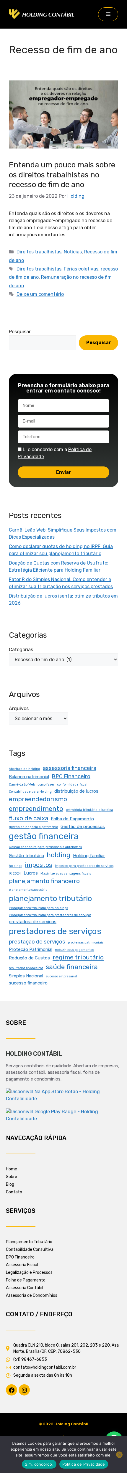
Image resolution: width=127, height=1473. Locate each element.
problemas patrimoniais (85, 942)
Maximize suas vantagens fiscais (65, 873)
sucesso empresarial (61, 976)
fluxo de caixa (28, 818)
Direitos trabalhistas (39, 252)
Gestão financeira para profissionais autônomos (45, 847)
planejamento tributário (50, 898)
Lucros (31, 873)
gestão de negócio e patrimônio (33, 827)
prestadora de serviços (32, 921)
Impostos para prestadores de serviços (84, 866)
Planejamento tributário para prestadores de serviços (50, 915)
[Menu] (108, 14)
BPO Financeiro (71, 776)
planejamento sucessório (28, 890)
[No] (119, 1454)
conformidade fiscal (72, 784)
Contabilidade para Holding (30, 792)
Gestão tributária (26, 855)
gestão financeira (44, 836)
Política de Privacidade (83, 1464)
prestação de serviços (37, 941)
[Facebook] (11, 1390)
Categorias (21, 649)
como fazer (46, 784)
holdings (15, 866)
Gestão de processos (83, 826)
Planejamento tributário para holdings (38, 908)
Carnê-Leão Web (22, 784)
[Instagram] (24, 1390)
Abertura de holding (24, 769)
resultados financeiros (26, 968)
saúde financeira (72, 967)
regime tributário (78, 957)
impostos (38, 864)
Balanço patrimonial (29, 776)
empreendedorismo (38, 799)
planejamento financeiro (44, 881)
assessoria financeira (69, 768)
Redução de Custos (29, 958)
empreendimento (36, 809)
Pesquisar (20, 331)
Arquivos (19, 708)
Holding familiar (89, 855)
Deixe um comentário (40, 294)
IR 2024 (15, 873)
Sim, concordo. (39, 1464)
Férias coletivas (81, 269)
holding (58, 855)
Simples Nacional (26, 976)
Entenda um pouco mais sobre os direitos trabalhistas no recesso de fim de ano (62, 174)
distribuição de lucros (76, 791)
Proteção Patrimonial (30, 949)
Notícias (73, 252)
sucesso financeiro (28, 983)
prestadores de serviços (55, 931)
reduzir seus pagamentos (74, 950)
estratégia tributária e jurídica (89, 810)
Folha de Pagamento (72, 819)
